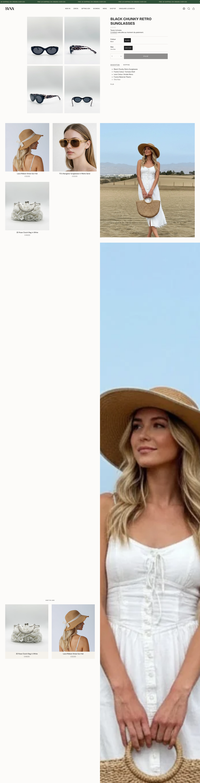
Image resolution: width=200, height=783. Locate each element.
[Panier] (193, 8)
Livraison (113, 32)
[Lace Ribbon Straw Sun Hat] (27, 147)
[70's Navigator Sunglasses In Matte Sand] (75, 147)
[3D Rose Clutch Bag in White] (27, 206)
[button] (76, 8)
